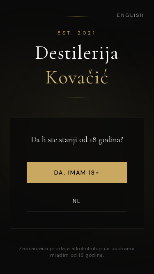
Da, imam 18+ (76, 172)
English (130, 15)
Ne (77, 201)
